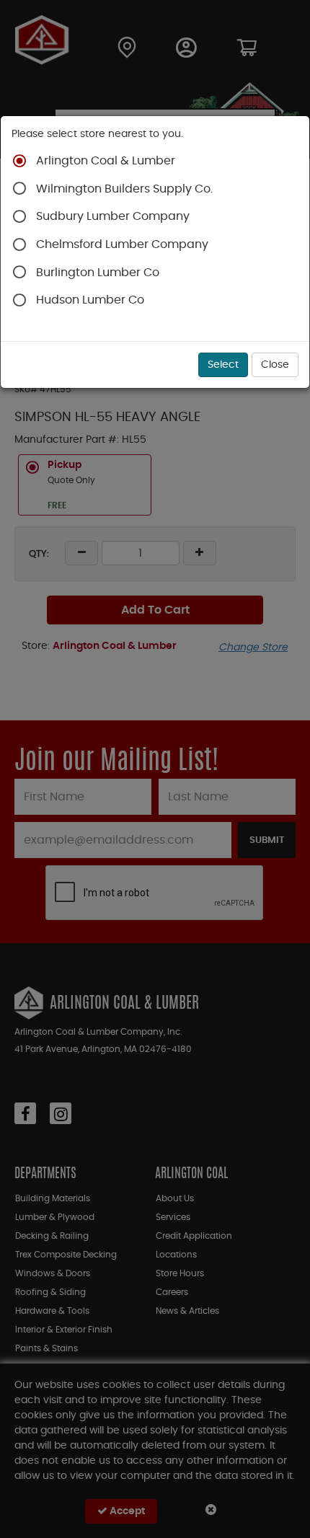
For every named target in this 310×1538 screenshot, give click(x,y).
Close (275, 365)
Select (223, 365)
